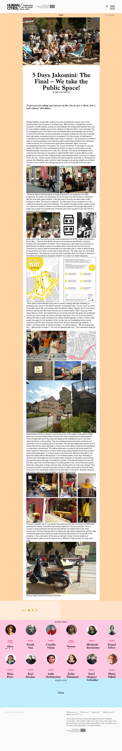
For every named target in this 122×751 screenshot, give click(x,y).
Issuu (81, 714)
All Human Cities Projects (14, 712)
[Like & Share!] (29, 610)
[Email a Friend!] (37, 610)
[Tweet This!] (33, 610)
